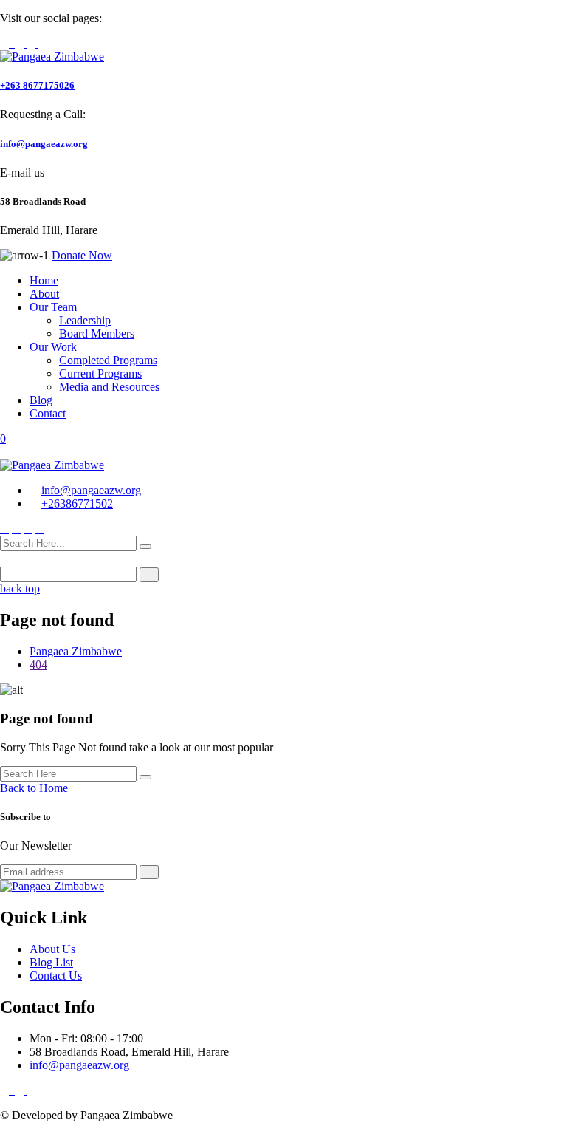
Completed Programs (108, 360)
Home (44, 280)
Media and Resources (109, 386)
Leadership (85, 320)
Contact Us (56, 975)
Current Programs (100, 373)
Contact (48, 413)
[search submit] (145, 546)
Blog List (51, 962)
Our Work (53, 347)
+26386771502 (77, 503)
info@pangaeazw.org (44, 143)
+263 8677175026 (37, 85)
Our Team (53, 307)
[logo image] (52, 465)
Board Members (96, 333)
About (44, 293)
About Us (52, 949)
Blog (41, 400)
